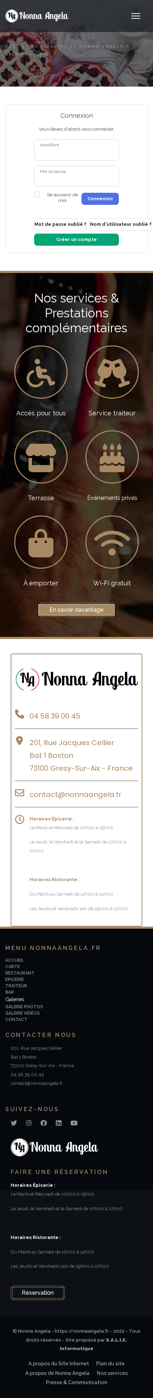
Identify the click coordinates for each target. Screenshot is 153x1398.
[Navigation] (135, 16)
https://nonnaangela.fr (82, 1331)
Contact (16, 1019)
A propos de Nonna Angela (57, 1373)
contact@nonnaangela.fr (76, 794)
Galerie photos (24, 1006)
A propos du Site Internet (58, 1363)
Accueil (14, 960)
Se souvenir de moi (62, 197)
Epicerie (14, 979)
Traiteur (16, 985)
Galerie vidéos (22, 1013)
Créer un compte (76, 239)
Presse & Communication (76, 1382)
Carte (12, 966)
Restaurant (20, 973)
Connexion (100, 198)
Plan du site (110, 1363)
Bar (9, 992)
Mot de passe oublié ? (60, 224)
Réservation (38, 1292)
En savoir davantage (76, 609)
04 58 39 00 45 (55, 716)
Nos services (112, 1373)
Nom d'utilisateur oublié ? (121, 224)
